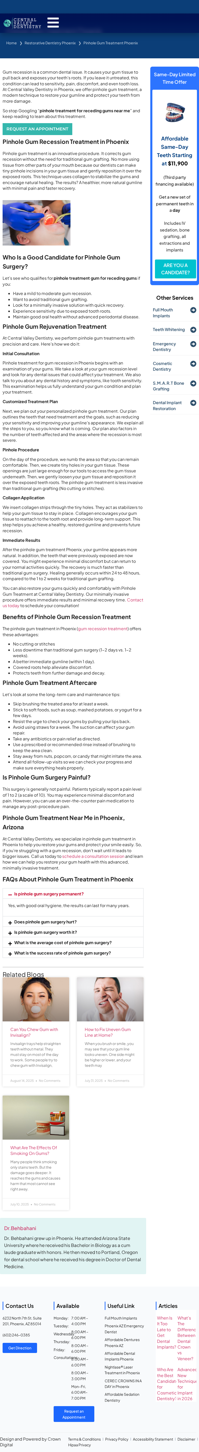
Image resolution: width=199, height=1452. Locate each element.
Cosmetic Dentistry (162, 366)
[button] (73, 893)
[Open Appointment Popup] (53, 22)
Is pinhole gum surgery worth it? (45, 932)
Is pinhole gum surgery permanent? (49, 893)
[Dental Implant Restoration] (193, 403)
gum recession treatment (102, 628)
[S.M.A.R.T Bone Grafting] (193, 383)
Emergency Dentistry (164, 346)
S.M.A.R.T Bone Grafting (168, 385)
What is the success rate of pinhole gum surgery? (62, 953)
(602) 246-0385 (16, 1334)
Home (11, 42)
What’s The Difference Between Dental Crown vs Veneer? (188, 1338)
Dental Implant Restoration (167, 405)
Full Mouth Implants (163, 312)
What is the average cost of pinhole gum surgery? (63, 942)
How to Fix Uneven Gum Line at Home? (108, 1032)
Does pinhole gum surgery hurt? (45, 921)
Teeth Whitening (169, 329)
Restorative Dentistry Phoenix (50, 42)
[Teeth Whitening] (193, 330)
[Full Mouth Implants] (193, 310)
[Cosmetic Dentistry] (193, 364)
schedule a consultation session (93, 856)
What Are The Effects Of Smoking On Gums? (33, 1150)
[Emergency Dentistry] (193, 344)
